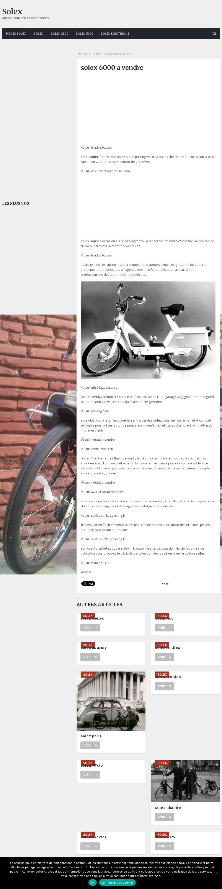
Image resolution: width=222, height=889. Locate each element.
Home (86, 53)
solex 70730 (92, 765)
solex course (92, 618)
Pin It (164, 584)
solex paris (91, 736)
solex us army (94, 647)
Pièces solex (16, 33)
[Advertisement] (148, 106)
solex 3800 (59, 33)
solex (38, 33)
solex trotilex (167, 647)
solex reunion (168, 677)
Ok (93, 882)
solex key (164, 618)
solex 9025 (165, 837)
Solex (12, 11)
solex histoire (168, 807)
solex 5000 (84, 33)
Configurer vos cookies (117, 882)
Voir (87, 627)
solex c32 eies (93, 837)
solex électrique (115, 33)
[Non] (216, 873)
